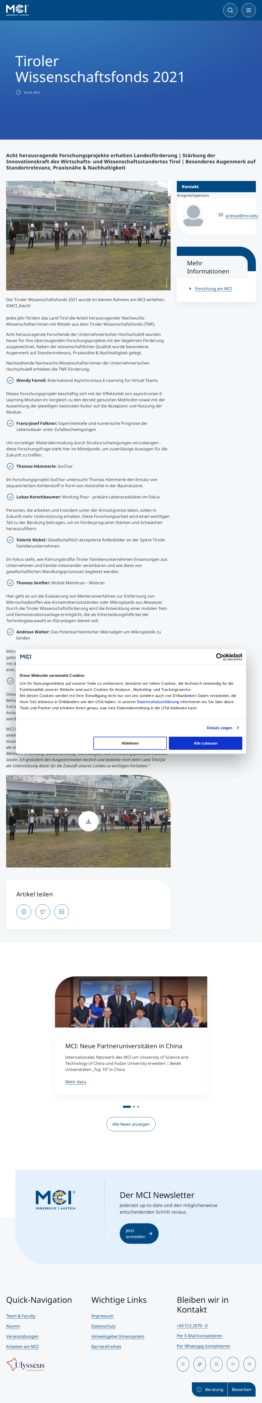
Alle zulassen (205, 743)
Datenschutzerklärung (158, 702)
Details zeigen (219, 728)
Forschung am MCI (213, 288)
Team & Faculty (20, 1316)
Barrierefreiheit (106, 1346)
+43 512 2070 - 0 (192, 1325)
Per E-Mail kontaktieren (199, 1336)
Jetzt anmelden (135, 1233)
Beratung (214, 1389)
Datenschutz (103, 1326)
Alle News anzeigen (131, 1124)
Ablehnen (130, 743)
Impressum (102, 1316)
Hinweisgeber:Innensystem (117, 1336)
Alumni (13, 1326)
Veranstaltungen (22, 1336)
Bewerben (242, 1389)
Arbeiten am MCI (22, 1346)
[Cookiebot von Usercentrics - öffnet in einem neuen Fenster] (220, 657)
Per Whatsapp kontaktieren (203, 1346)
